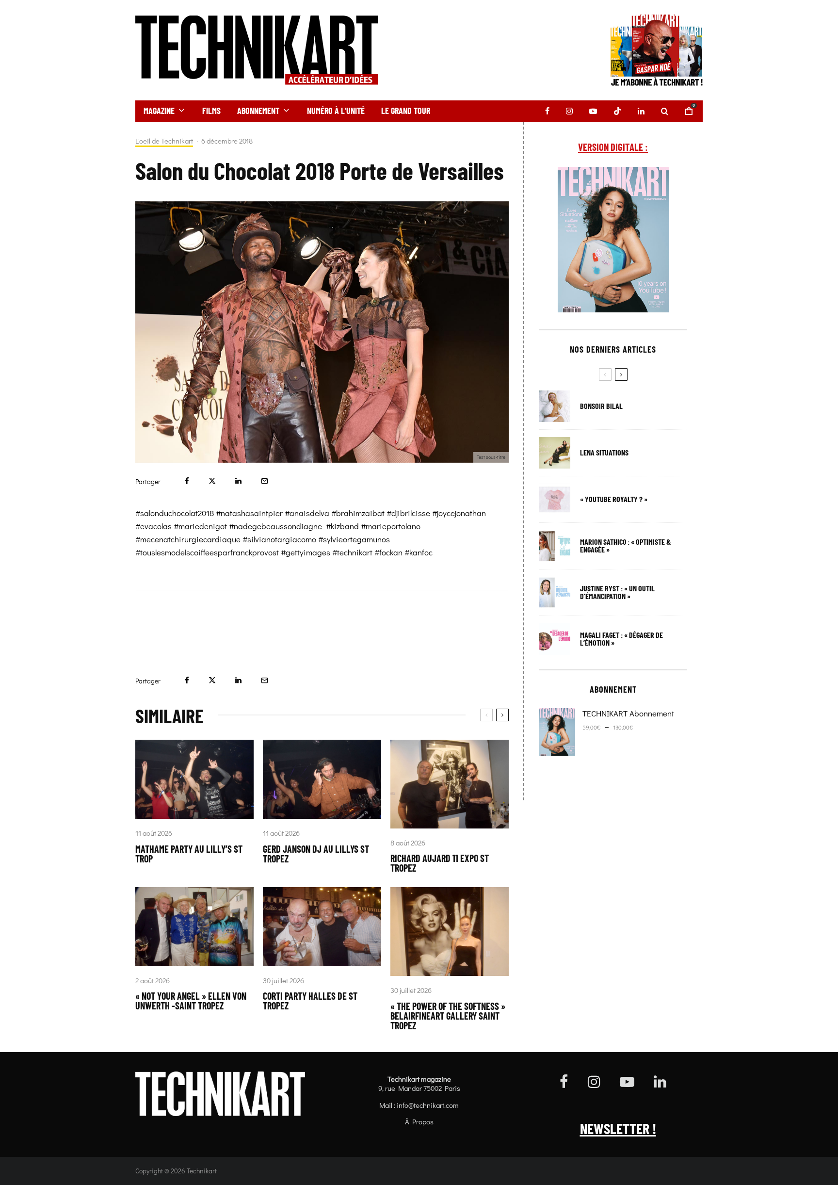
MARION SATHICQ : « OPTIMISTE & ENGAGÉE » (625, 545)
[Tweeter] (212, 481)
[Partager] (187, 481)
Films (211, 110)
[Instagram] (569, 111)
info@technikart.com (428, 1105)
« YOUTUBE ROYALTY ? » (613, 499)
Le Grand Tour (405, 110)
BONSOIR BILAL (601, 406)
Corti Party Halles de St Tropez (310, 1000)
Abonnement (258, 110)
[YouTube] (593, 111)
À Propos (419, 1121)
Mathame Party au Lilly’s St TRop (188, 853)
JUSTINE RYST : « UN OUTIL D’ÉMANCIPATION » (617, 592)
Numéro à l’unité (336, 110)
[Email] (264, 481)
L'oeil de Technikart (164, 141)
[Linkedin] (641, 111)
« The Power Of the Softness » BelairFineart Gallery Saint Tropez (447, 1015)
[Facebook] (547, 111)
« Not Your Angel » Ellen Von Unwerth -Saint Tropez (190, 1000)
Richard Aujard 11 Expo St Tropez (439, 863)
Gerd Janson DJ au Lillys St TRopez (316, 853)
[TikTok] (617, 111)
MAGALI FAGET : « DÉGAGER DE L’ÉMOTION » (621, 639)
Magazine (159, 110)
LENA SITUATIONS (604, 452)
